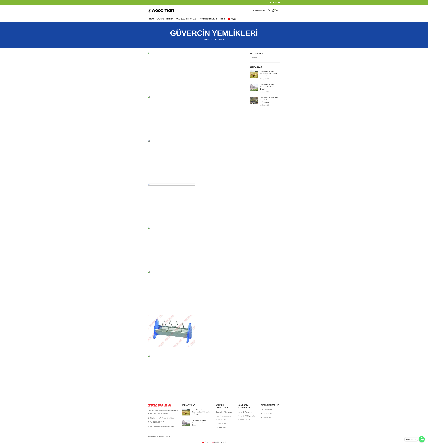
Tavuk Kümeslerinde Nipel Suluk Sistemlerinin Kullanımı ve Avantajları (270, 100)
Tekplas (206, 39)
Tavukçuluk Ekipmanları (224, 412)
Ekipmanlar (253, 58)
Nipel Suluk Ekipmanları (224, 416)
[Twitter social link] (270, 2)
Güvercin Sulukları (244, 420)
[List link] (163, 422)
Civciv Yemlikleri (221, 427)
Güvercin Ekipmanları (245, 412)
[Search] (269, 10)
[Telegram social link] (279, 2)
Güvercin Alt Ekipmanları (246, 416)
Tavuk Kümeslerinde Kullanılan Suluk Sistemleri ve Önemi (269, 74)
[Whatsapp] (422, 439)
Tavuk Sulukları (221, 420)
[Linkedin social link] (276, 2)
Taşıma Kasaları (266, 417)
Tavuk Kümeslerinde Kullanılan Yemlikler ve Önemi (268, 87)
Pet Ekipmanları (266, 410)
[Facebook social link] (268, 2)
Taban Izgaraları (266, 413)
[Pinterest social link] (273, 2)
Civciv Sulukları (221, 424)
